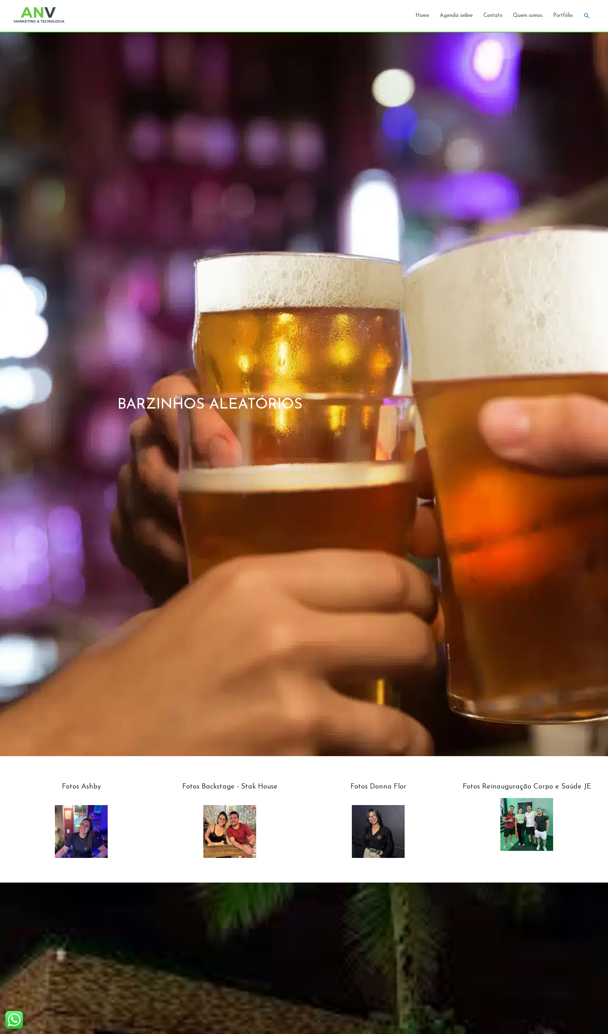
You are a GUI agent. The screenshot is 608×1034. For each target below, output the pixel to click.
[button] (586, 15)
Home (422, 15)
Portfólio (563, 15)
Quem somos (528, 15)
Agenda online (456, 15)
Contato (492, 15)
